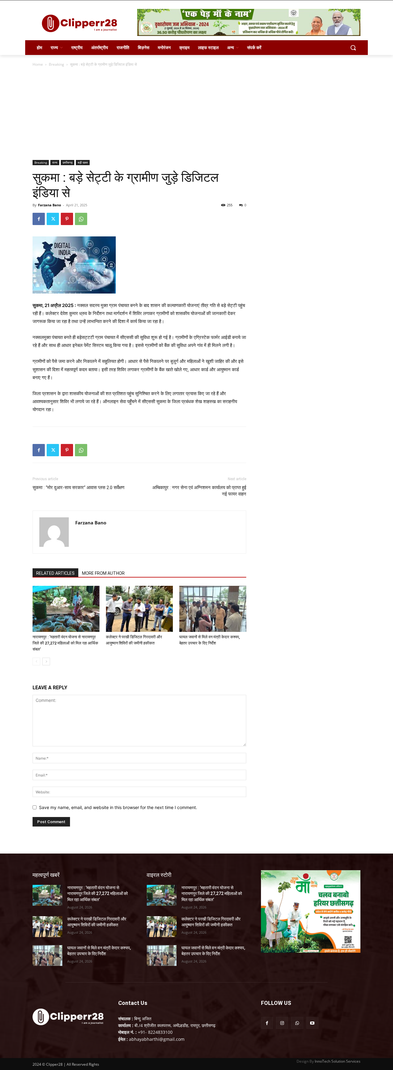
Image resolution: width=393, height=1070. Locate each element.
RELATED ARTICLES (55, 573)
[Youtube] (312, 1023)
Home (38, 64)
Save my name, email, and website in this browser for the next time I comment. (118, 807)
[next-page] (46, 661)
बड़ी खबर (83, 162)
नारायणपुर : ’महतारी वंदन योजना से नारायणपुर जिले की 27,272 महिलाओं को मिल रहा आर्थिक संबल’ (65, 643)
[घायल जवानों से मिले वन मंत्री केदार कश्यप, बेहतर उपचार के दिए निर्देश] (212, 609)
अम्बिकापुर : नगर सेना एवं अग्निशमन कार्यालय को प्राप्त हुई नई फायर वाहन (199, 491)
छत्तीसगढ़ (67, 162)
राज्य (54, 162)
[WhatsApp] (81, 219)
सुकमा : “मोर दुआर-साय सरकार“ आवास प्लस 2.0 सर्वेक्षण (78, 487)
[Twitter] (53, 219)
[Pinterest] (67, 219)
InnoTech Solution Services (337, 1061)
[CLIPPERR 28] (82, 23)
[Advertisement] (196, 114)
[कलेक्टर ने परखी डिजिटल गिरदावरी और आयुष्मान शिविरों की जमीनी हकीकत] (139, 609)
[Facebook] (39, 219)
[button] (353, 47)
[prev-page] (36, 661)
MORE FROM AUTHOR (103, 573)
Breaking (56, 64)
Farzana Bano (49, 205)
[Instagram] (282, 1023)
